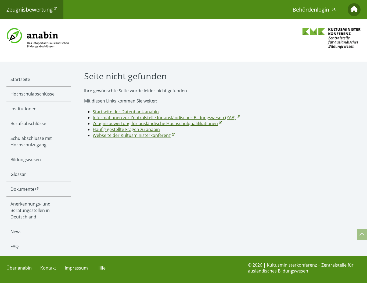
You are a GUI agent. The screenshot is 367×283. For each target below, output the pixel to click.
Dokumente (22, 189)
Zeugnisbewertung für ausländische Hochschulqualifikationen (155, 123)
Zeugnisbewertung (29, 9)
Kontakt (48, 268)
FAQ (14, 246)
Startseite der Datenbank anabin (126, 112)
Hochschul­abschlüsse (32, 94)
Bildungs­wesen (25, 159)
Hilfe (101, 268)
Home (354, 9)
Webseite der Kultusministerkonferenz (132, 135)
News (15, 232)
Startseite (20, 79)
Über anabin (19, 268)
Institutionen (23, 109)
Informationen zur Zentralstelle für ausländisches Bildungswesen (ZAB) (164, 118)
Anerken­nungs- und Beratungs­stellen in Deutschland (30, 210)
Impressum (76, 268)
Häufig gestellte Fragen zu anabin (126, 129)
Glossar (18, 174)
